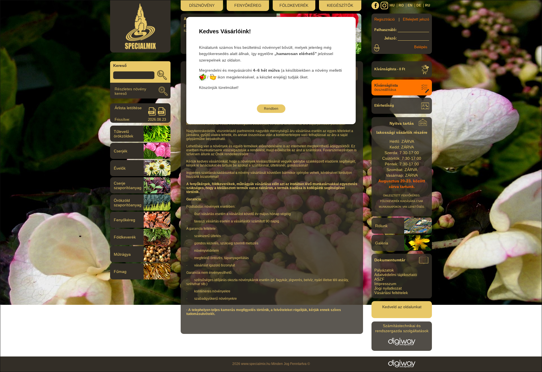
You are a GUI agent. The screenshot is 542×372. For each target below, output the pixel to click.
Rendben (271, 109)
